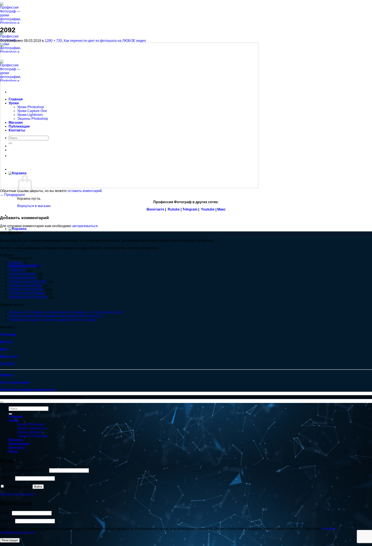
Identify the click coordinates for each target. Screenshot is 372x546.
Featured (15, 262)
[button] (17, 229)
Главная (16, 416)
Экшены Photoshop (32, 436)
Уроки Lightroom (30, 432)
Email (5, 513)
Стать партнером (15, 382)
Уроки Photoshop (30, 424)
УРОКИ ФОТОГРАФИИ (27, 293)
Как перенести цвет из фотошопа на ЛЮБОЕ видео (105, 40)
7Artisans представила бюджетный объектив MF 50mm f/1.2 (56, 316)
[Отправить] (10, 414)
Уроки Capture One (32, 428)
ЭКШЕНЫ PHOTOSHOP (28, 297)
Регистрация (10, 540)
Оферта (6, 375)
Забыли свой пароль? (17, 494)
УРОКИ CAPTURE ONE (27, 282)
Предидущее (12, 195)
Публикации (19, 444)
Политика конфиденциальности (28, 390)
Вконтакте (155, 209)
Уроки (14, 420)
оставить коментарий (85, 191)
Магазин (16, 440)
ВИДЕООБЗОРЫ (22, 266)
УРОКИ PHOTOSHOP (26, 290)
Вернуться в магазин (34, 206)
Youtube (208, 209)
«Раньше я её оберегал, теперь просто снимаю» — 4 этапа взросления (66, 312)
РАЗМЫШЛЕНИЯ (23, 278)
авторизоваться (85, 226)
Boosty (6, 342)
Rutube (174, 209)
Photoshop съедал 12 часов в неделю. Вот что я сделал (53, 320)
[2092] (129, 187)
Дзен (4, 349)
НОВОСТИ (17, 270)
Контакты (17, 447)
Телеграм (8, 334)
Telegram (189, 209)
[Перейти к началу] (1, 402)
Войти (38, 486)
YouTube (7, 364)
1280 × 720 (53, 40)
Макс (221, 209)
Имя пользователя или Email (24, 470)
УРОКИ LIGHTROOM (25, 286)
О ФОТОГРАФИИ (22, 274)
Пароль (7, 478)
